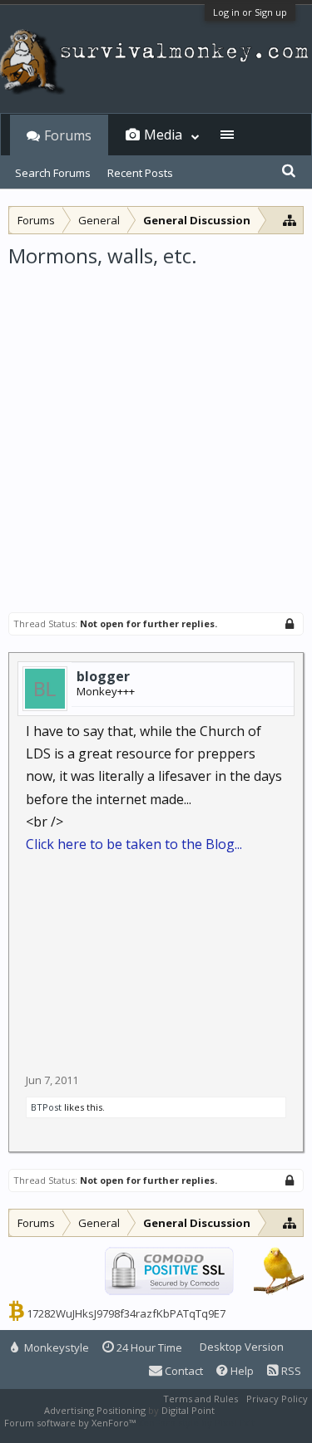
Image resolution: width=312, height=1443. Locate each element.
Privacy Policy (277, 1398)
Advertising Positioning (95, 1410)
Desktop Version (242, 1346)
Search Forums (53, 172)
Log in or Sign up (250, 12)
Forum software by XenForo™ (71, 1422)
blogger (103, 676)
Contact (182, 1370)
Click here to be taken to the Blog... (134, 844)
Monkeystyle (55, 1347)
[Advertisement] (156, 433)
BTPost (46, 1107)
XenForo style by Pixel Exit (196, 1422)
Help (241, 1370)
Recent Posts (140, 172)
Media (163, 134)
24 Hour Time (148, 1347)
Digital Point (188, 1410)
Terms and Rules (200, 1398)
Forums (68, 135)
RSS (290, 1370)
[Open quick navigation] (290, 220)
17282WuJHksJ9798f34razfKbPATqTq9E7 (126, 1313)
